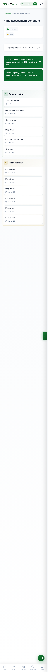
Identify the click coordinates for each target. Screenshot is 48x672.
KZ (22, 4)
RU (29, 4)
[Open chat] (41, 658)
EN (35, 4)
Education (8, 14)
